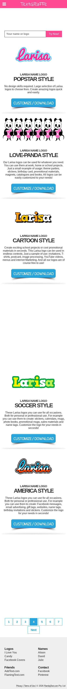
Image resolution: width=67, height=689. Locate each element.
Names (43, 648)
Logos (9, 648)
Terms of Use (29, 686)
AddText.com (12, 671)
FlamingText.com (14, 674)
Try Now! (54, 34)
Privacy (19, 686)
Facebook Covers (15, 660)
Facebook (44, 671)
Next (33, 630)
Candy (8, 656)
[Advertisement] (34, 17)
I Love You (11, 652)
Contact (43, 667)
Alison (41, 652)
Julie (41, 660)
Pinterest (43, 674)
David (41, 656)
